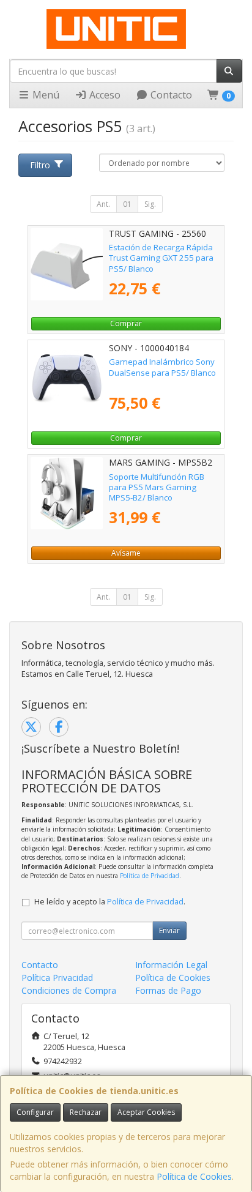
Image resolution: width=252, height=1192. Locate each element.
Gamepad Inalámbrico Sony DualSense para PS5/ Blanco (162, 367)
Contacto (170, 95)
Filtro (40, 165)
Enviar (169, 930)
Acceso (103, 95)
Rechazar (86, 1112)
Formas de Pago (168, 990)
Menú (44, 95)
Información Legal (171, 964)
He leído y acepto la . (109, 901)
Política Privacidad (57, 977)
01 (127, 204)
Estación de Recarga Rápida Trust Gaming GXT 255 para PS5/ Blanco (161, 258)
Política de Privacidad (149, 875)
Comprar (126, 323)
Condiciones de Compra (68, 990)
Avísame (126, 553)
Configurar (35, 1112)
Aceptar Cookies (146, 1112)
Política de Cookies (194, 1176)
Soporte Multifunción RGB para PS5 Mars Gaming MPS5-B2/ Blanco (156, 487)
